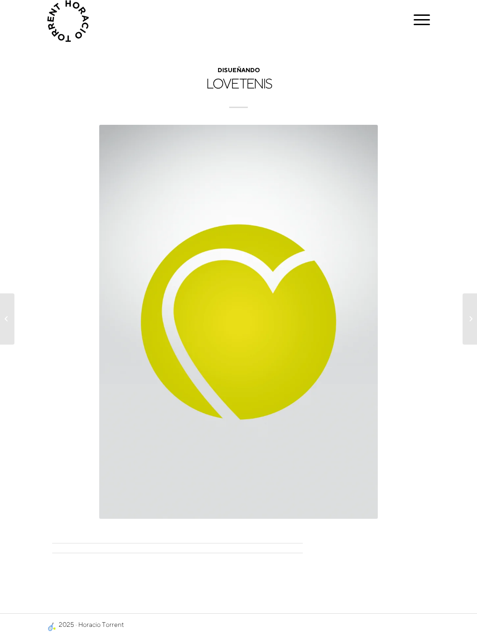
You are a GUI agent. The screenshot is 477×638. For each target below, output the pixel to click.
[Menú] (419, 21)
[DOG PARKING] (470, 319)
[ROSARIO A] (7, 319)
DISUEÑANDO (239, 71)
